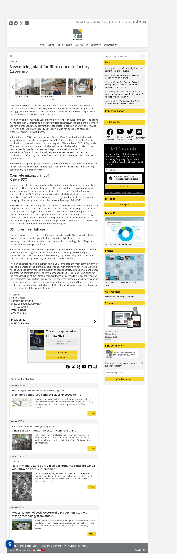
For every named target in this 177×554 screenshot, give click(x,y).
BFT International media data (118, 244)
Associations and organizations (119, 296)
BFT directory (93, 44)
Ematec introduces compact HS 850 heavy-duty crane (123, 76)
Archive (108, 339)
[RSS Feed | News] (11, 23)
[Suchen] (142, 56)
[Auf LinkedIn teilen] (84, 368)
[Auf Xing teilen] (79, 368)
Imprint (84, 545)
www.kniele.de (18, 312)
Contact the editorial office (88, 22)
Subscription (110, 44)
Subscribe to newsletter (113, 22)
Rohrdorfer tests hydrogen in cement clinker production (123, 69)
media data (131, 22)
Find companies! (125, 379)
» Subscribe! (124, 186)
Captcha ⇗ (135, 182)
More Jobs (124, 204)
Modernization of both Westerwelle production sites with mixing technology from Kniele (50, 514)
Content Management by (20, 550)
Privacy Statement (71, 545)
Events (79, 44)
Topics (51, 44)
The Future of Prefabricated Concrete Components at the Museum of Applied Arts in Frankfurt (124, 94)
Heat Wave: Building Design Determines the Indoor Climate (123, 102)
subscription (62, 352)
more (92, 413)
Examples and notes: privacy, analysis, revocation (124, 192)
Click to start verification (127, 179)
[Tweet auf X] (73, 368)
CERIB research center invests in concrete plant (44, 430)
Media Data (110, 334)
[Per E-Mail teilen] (90, 366)
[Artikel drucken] (95, 366)
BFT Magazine (65, 44)
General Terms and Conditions (47, 545)
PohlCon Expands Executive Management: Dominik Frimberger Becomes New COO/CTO (123, 85)
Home (41, 44)
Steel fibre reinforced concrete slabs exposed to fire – (47, 394)
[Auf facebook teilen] (68, 368)
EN (144, 22)
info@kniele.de (18, 309)
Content (62, 357)
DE (140, 22)
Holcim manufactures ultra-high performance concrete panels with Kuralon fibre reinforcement (54, 467)
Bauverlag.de (140, 549)
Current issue (111, 331)
